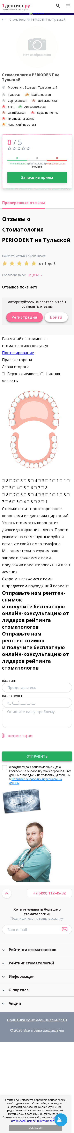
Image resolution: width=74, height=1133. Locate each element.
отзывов (37, 166)
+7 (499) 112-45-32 (49, 893)
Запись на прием (37, 177)
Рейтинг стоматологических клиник (4, 19)
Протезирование (18, 352)
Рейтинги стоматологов (32, 949)
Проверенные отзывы (23, 202)
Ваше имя (9, 680)
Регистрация (24, 317)
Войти (56, 317)
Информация (22, 976)
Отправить (37, 756)
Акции (15, 1003)
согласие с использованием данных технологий (38, 1119)
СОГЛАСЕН (35, 1127)
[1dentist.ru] (16, 7)
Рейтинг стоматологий (31, 963)
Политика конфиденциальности (37, 1019)
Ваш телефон (12, 696)
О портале (19, 989)
